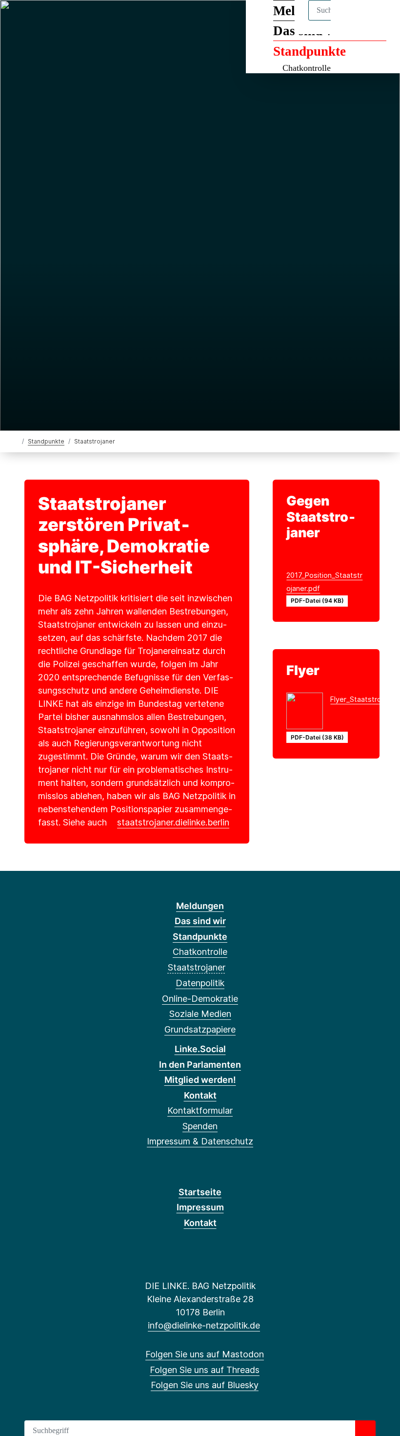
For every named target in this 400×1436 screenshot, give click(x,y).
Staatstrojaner (196, 967)
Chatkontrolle (306, 68)
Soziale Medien (200, 1014)
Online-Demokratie (200, 998)
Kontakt (200, 1095)
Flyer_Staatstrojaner (364, 699)
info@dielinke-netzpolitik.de (204, 1325)
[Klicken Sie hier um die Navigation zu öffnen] (379, 20)
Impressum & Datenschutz (200, 1141)
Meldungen (200, 906)
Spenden (200, 1126)
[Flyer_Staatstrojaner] (308, 712)
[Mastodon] (19, 20)
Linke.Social (200, 1049)
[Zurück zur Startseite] (16, 441)
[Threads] (35, 20)
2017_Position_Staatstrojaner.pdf (324, 581)
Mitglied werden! (200, 1080)
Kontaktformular (200, 1110)
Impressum (200, 1207)
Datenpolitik (200, 983)
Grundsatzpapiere (200, 1029)
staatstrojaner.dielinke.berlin (173, 822)
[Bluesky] (51, 20)
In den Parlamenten (200, 1064)
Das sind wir (200, 921)
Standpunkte (309, 51)
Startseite (200, 1192)
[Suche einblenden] (351, 20)
